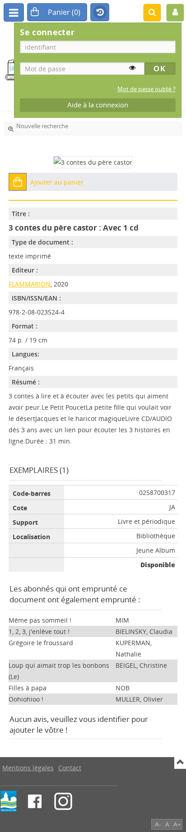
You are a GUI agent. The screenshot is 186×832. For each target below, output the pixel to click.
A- (158, 824)
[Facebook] (35, 801)
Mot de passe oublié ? (146, 89)
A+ (177, 824)
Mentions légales (28, 767)
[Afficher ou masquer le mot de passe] (132, 68)
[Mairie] (8, 801)
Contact (69, 767)
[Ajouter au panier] (18, 182)
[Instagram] (63, 801)
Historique (100, 13)
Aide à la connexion (97, 105)
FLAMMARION (30, 284)
